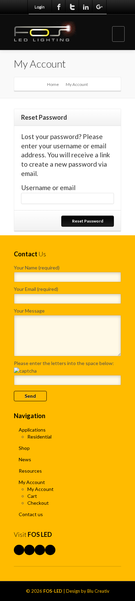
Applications (32, 430)
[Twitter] (72, 7)
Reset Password (87, 221)
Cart (32, 496)
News (25, 459)
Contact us (31, 514)
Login (40, 6)
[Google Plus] (99, 7)
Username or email (48, 187)
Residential (39, 437)
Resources (30, 471)
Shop (24, 448)
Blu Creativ (98, 591)
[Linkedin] (86, 7)
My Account (32, 482)
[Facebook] (59, 7)
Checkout (38, 503)
